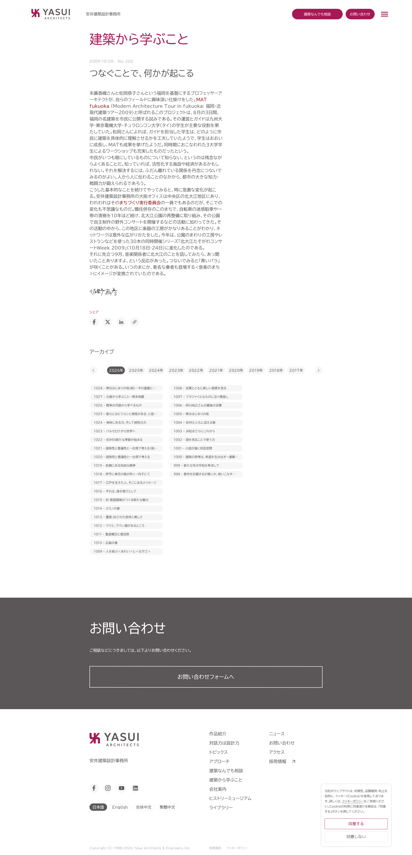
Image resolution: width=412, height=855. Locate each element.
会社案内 (217, 789)
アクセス (277, 752)
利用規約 (215, 848)
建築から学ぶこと (225, 780)
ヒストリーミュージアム (230, 798)
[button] (93, 370)
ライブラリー (221, 807)
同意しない (356, 836)
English (120, 807)
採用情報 (277, 761)
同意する (356, 823)
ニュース (277, 733)
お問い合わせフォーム (205, 676)
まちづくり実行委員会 (140, 202)
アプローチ (219, 761)
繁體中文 (167, 807)
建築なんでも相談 (226, 770)
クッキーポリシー (237, 848)
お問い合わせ (360, 14)
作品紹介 (217, 733)
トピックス (218, 752)
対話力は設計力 (224, 743)
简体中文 (143, 807)
